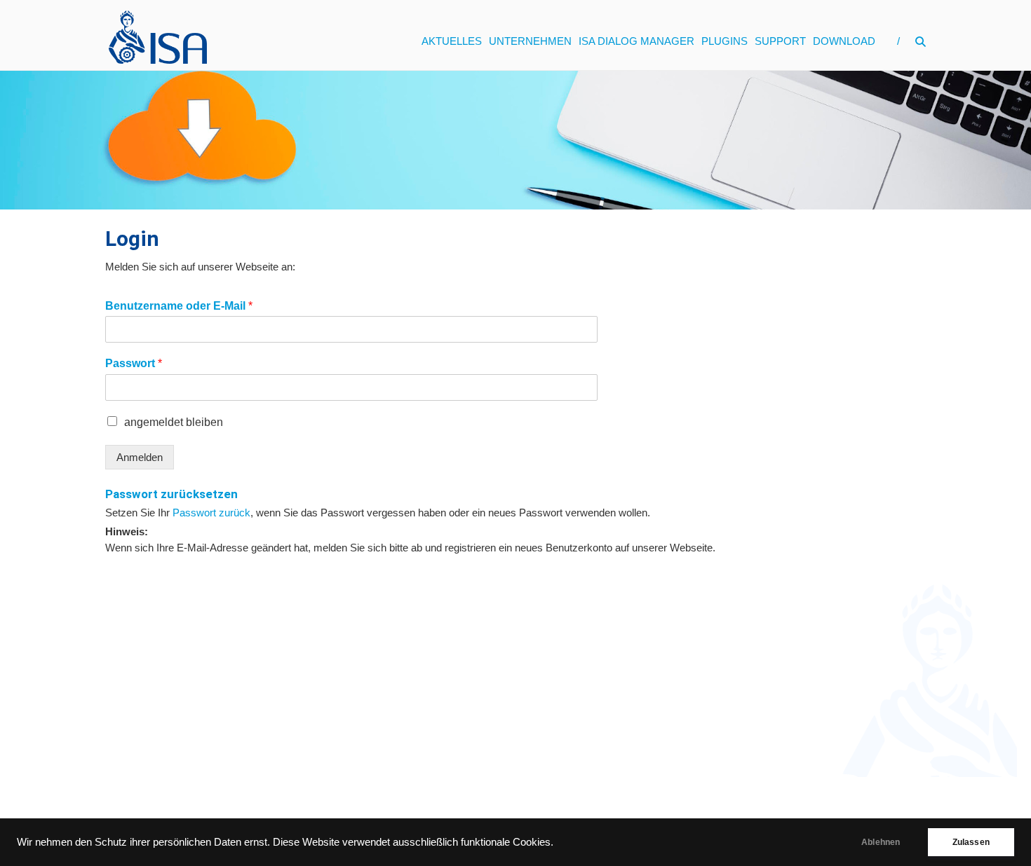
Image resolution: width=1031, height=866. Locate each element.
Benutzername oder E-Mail (178, 306)
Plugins (724, 41)
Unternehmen (530, 41)
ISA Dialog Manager (636, 41)
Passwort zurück (211, 512)
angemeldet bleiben (173, 422)
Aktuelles (452, 41)
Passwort (133, 363)
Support (780, 41)
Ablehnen (880, 842)
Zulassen (971, 842)
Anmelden (139, 457)
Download (844, 41)
